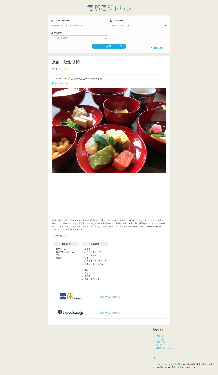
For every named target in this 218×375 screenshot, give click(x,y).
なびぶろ (160, 339)
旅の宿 (159, 345)
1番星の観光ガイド (164, 348)
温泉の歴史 (161, 342)
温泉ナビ (160, 336)
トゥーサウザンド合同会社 (168, 364)
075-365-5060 (61, 83)
